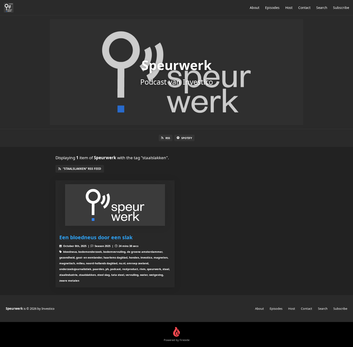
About (254, 7)
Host (288, 7)
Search (321, 7)
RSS (167, 138)
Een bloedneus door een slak (96, 237)
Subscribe (341, 7)
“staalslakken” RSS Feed (82, 169)
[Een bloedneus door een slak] (115, 205)
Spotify (186, 138)
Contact (304, 7)
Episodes (272, 7)
